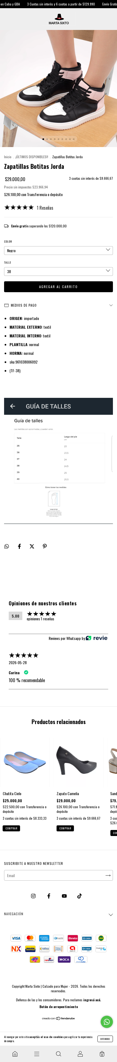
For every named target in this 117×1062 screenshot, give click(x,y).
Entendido (105, 1038)
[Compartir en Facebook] (20, 546)
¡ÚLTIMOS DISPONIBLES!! (32, 156)
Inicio (7, 156)
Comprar (11, 828)
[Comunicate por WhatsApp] (107, 1022)
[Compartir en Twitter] (32, 546)
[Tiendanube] (59, 1018)
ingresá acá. (92, 999)
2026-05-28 (18, 662)
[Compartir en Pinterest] (44, 546)
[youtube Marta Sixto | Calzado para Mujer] (64, 895)
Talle (7, 262)
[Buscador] (58, 1054)
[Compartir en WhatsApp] (6, 546)
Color (8, 241)
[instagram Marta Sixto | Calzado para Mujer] (33, 895)
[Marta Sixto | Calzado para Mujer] (15, 1054)
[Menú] (37, 1054)
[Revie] (96, 638)
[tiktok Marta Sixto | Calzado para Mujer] (79, 895)
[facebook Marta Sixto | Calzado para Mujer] (49, 895)
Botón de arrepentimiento (58, 1006)
